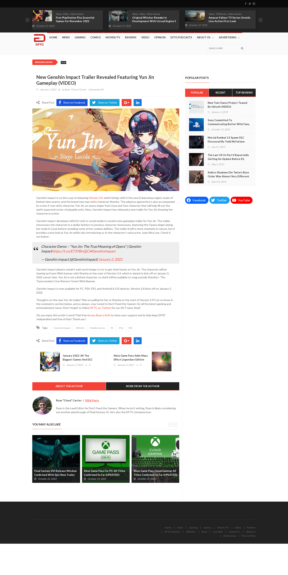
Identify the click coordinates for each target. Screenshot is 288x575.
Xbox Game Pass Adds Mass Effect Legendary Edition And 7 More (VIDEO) (131, 359)
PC (112, 327)
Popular (197, 92)
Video (66, 14)
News (59, 14)
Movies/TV (113, 37)
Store (204, 531)
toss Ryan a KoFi (100, 315)
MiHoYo (80, 327)
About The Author (69, 386)
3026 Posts (92, 400)
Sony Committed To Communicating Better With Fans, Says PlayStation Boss (229, 124)
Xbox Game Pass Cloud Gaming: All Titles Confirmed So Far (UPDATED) (105, 472)
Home (53, 37)
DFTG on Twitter (100, 307)
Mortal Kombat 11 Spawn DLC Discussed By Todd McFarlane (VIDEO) (226, 141)
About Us (203, 37)
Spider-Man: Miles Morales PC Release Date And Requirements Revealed (154, 474)
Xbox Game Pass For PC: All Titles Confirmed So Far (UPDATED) (55, 472)
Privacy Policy (248, 535)
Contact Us (234, 531)
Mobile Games (97, 327)
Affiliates (191, 531)
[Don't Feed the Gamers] (39, 38)
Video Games (76, 14)
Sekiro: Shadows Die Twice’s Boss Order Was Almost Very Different (228, 174)
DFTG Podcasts (181, 37)
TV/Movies (144, 14)
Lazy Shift (218, 531)
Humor (221, 14)
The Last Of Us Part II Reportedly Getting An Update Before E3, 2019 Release (228, 158)
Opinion (160, 37)
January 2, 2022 (110, 259)
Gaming (80, 37)
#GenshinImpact (102, 251)
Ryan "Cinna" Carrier (75, 89)
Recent (221, 92)
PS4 (121, 327)
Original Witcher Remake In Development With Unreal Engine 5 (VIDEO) (78, 21)
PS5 (130, 327)
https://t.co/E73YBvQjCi (71, 251)
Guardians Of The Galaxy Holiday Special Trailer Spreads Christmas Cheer (230, 21)
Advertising (227, 37)
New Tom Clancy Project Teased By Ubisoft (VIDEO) (227, 104)
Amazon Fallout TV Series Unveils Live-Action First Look (153, 19)
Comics (212, 14)
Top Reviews (244, 92)
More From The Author (142, 386)
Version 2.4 (96, 197)
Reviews (130, 37)
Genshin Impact (62, 327)
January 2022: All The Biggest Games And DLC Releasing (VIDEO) (77, 359)
